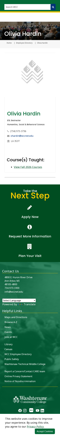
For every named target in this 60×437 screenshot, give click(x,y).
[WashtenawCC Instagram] (25, 411)
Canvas (8, 349)
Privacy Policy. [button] (35, 426)
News (8, 327)
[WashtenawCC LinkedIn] (42, 411)
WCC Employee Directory (18, 354)
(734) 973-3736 (18, 131)
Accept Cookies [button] (45, 431)
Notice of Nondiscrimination (20, 381)
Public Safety (12, 359)
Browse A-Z (11, 322)
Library (9, 344)
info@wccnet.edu (14, 291)
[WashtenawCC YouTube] (37, 411)
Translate (30, 304)
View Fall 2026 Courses (28, 167)
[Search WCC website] (53, 7)
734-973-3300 (12, 288)
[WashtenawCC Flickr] (31, 411)
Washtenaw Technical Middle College (25, 364)
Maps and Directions (16, 317)
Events (8, 332)
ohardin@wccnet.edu (22, 136)
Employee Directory (24, 43)
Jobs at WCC (11, 337)
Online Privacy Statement (18, 376)
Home (9, 43)
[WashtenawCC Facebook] (20, 411)
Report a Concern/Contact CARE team (25, 371)
